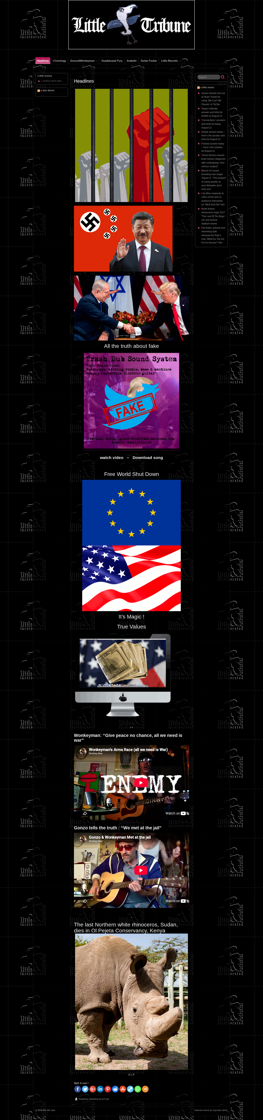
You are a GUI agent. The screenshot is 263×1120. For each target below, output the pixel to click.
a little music (207, 87)
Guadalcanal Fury (111, 60)
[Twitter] (85, 1089)
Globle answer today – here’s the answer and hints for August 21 (213, 136)
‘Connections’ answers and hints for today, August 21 (213, 124)
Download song (148, 457)
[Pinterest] (107, 1089)
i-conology (59, 60)
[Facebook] (77, 1089)
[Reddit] (115, 1089)
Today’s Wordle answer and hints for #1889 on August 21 (212, 112)
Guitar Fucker (149, 60)
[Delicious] (130, 1089)
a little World (47, 90)
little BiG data (49, 1110)
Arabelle (132, 60)
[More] (145, 1089)
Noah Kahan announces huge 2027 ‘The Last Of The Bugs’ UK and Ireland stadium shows (213, 216)
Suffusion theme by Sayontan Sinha (210, 1110)
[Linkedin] (100, 1089)
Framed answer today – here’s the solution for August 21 (212, 147)
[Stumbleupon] (122, 1089)
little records (169, 60)
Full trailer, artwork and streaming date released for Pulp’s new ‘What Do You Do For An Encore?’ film (213, 235)
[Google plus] (92, 1089)
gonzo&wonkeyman (82, 60)
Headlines (43, 60)
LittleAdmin (94, 1099)
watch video (113, 457)
